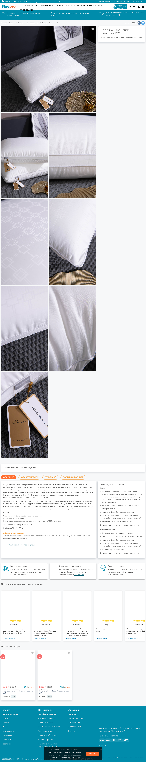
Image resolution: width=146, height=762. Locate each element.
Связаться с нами (138, 1)
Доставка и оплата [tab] (73, 477)
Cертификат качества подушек (22, 545)
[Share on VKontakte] (139, 23)
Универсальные (33, 23)
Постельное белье (28, 5)
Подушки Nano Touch (49, 23)
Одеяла (81, 5)
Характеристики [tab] (29, 477)
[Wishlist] (134, 6)
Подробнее (75, 757)
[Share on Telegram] (143, 23)
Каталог (12, 23)
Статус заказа (125, 1)
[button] (130, 7)
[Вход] (139, 6)
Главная (4, 23)
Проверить (79, 574)
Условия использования (136, 757)
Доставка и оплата (112, 1)
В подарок (28, 10)
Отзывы (101, 1)
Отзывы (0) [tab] (50, 477)
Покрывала (47, 5)
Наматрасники (94, 5)
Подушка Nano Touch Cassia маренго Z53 (18, 692)
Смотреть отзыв (9, 638)
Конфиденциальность (119, 757)
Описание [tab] (8, 477)
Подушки (70, 5)
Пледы (60, 5)
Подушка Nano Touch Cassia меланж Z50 (54, 692)
